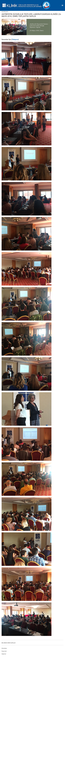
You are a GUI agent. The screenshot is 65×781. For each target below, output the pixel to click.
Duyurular (4, 651)
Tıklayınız (15, 39)
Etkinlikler (4, 648)
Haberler (4, 654)
